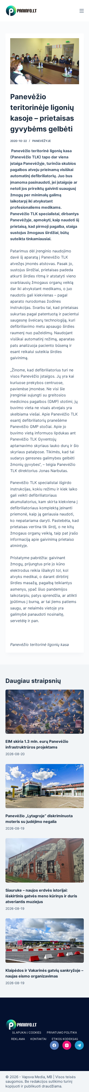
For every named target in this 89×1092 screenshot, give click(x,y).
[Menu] (82, 11)
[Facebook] (54, 1045)
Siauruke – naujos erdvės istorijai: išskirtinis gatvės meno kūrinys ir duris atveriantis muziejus (41, 896)
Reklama (18, 1039)
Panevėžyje (41, 141)
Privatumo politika (62, 1032)
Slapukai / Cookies (26, 1032)
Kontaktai (38, 1039)
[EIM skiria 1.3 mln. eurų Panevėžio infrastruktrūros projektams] (44, 712)
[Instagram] (66, 1045)
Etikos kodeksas (65, 1039)
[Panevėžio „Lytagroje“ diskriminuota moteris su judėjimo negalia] (44, 786)
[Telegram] (79, 1045)
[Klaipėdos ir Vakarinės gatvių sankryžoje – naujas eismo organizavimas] (44, 940)
